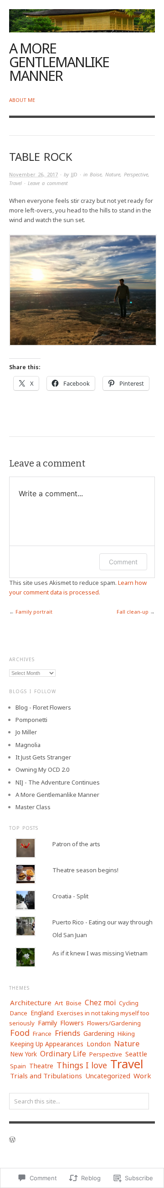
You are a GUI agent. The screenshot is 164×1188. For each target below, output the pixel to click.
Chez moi (100, 1002)
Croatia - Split (70, 896)
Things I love (81, 1065)
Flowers (72, 1022)
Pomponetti (31, 720)
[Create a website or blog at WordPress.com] (12, 1140)
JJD (74, 174)
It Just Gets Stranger (43, 757)
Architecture (30, 1002)
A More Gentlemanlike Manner (59, 62)
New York (23, 1054)
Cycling (128, 1003)
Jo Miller (26, 732)
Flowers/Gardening (114, 1023)
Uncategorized (107, 1075)
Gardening (98, 1033)
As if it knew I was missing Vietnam (100, 953)
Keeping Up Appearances (46, 1044)
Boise (96, 174)
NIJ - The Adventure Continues (57, 782)
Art (59, 1003)
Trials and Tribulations (46, 1075)
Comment (123, 562)
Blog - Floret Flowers (43, 707)
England (42, 1012)
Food (20, 1032)
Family (47, 1022)
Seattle (136, 1053)
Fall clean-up (133, 611)
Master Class (33, 807)
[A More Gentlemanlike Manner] (82, 15)
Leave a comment (48, 183)
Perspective (136, 174)
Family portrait (33, 611)
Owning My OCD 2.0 (42, 769)
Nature (112, 174)
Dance (18, 1013)
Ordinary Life (63, 1054)
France (42, 1033)
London (99, 1043)
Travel (15, 183)
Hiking (126, 1033)
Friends (67, 1033)
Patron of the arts (76, 844)
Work (142, 1075)
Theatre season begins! (85, 870)
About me (22, 99)
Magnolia (28, 745)
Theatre (41, 1065)
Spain (18, 1066)
